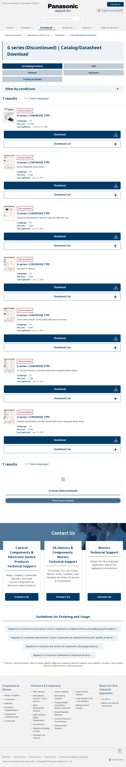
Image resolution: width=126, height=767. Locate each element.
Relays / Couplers (12, 695)
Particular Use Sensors (39, 736)
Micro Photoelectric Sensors (38, 708)
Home (9, 27)
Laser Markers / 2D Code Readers (84, 700)
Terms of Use (20, 757)
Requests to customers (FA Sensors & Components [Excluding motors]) (62, 646)
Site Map (6, 757)
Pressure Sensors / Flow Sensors (63, 720)
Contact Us (115, 4)
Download (46, 27)
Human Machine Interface (62, 713)
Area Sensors (39, 724)
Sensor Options (62, 691)
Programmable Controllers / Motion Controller (62, 705)
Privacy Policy (35, 757)
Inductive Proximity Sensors (41, 729)
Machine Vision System (82, 706)
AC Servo (106, 699)
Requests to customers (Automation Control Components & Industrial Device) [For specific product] (61, 637)
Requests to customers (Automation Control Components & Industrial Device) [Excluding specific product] (61, 628)
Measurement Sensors (61, 727)
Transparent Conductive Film (11, 715)
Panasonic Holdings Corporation (73, 757)
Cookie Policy (50, 757)
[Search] (80, 18)
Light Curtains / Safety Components (39, 717)
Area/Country (118, 759)
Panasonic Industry (13, 35)
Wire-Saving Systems (60, 697)
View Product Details (63, 500)
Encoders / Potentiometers (11, 708)
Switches (8, 703)
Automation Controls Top (38, 35)
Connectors (10, 699)
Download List (86, 144)
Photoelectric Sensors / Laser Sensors (40, 698)
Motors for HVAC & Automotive (110, 704)
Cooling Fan (10, 721)
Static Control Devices (82, 693)
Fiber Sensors (39, 691)
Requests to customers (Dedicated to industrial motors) (61, 655)
